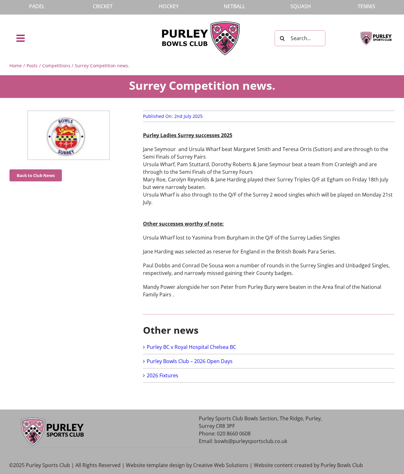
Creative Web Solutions (220, 465)
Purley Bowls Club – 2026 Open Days (190, 361)
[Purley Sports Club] (376, 33)
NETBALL (234, 6)
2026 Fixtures (162, 375)
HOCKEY (169, 6)
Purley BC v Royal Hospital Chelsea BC (191, 346)
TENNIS (366, 6)
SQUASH (300, 6)
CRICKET (103, 6)
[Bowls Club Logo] (200, 23)
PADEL (37, 6)
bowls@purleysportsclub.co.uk (250, 441)
